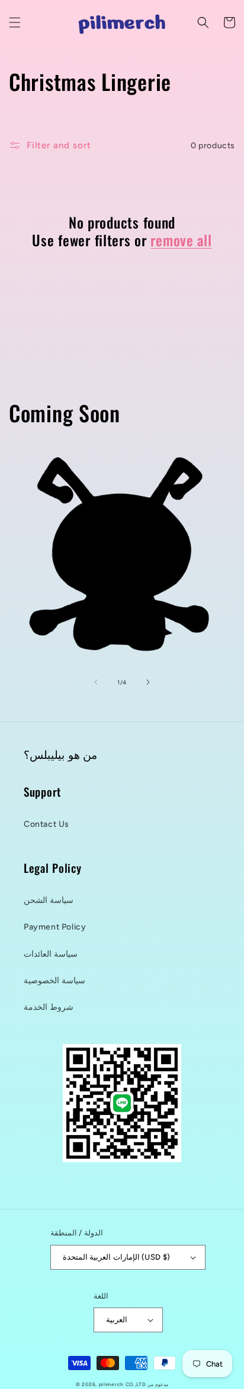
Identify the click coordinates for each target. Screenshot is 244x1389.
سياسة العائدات (51, 954)
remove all (180, 240)
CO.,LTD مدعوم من (147, 1384)
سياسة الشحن (48, 900)
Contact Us (46, 824)
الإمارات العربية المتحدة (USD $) (116, 1257)
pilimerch (111, 1384)
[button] (15, 22)
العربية (116, 1319)
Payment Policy (55, 927)
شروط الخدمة (48, 1007)
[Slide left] (96, 682)
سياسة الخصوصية (54, 981)
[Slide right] (148, 682)
